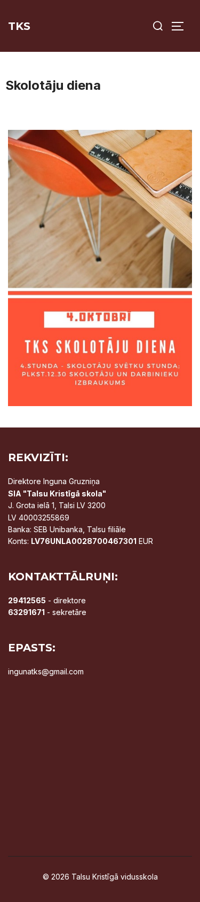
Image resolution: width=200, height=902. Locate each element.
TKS (19, 26)
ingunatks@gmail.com (46, 671)
